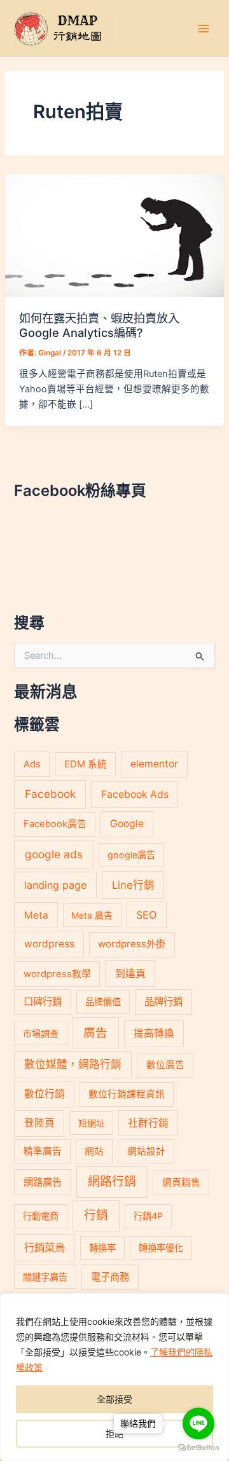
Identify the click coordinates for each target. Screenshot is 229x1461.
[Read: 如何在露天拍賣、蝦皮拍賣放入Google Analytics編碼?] (114, 234)
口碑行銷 (43, 1002)
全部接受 (114, 1399)
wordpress (49, 944)
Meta (36, 915)
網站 (94, 1151)
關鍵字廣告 (45, 1277)
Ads (32, 764)
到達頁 (130, 973)
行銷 (96, 1215)
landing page (55, 885)
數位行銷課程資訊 (126, 1094)
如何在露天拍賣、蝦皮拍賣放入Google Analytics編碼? (99, 325)
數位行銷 (44, 1094)
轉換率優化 (161, 1247)
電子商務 (110, 1277)
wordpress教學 (57, 974)
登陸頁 (39, 1123)
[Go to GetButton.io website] (198, 1448)
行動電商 (41, 1216)
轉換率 (102, 1247)
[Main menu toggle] (203, 28)
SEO (146, 915)
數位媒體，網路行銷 (72, 1064)
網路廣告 (43, 1182)
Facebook (50, 793)
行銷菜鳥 (44, 1247)
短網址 (91, 1123)
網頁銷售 (181, 1182)
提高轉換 (154, 1033)
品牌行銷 (163, 1002)
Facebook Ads (135, 794)
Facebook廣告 (55, 824)
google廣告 (131, 854)
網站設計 (146, 1151)
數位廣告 (165, 1065)
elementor (154, 764)
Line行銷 (133, 885)
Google (127, 824)
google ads (54, 854)
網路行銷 (112, 1181)
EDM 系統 (85, 764)
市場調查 (41, 1033)
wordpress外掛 (131, 944)
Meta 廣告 (92, 915)
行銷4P (148, 1216)
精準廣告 (43, 1151)
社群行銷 (148, 1123)
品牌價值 (103, 1001)
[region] (114, 1377)
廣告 (95, 1032)
